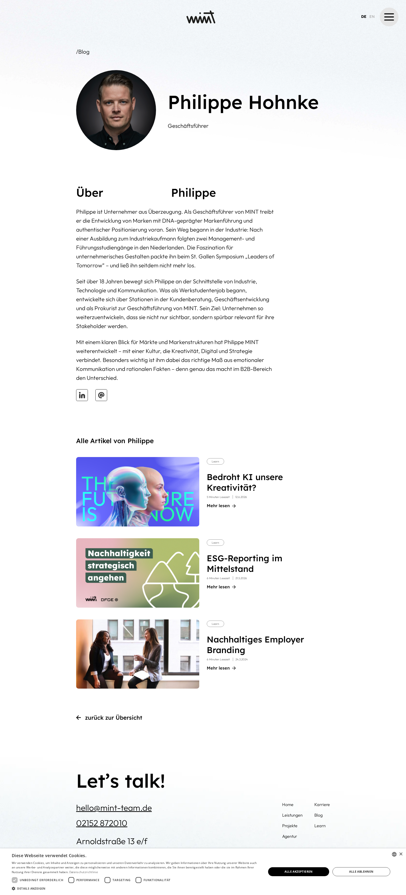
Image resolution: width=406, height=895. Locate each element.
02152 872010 (101, 823)
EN (372, 16)
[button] (389, 17)
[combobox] (394, 854)
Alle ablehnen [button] (361, 872)
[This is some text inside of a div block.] (82, 395)
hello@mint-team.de (114, 807)
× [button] (400, 854)
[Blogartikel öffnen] (137, 491)
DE (363, 16)
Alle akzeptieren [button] (298, 872)
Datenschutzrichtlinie (83, 872)
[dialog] (203, 871)
